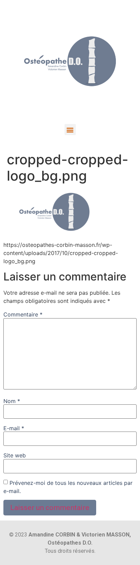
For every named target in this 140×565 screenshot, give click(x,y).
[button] (70, 129)
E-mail (13, 428)
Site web (14, 455)
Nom (11, 401)
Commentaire (22, 314)
